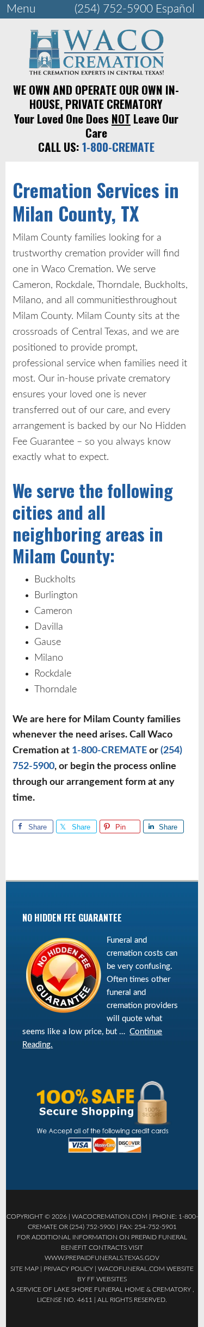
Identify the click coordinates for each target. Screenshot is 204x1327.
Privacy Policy (68, 1268)
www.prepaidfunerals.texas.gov (102, 1258)
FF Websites (107, 1279)
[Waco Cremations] (96, 72)
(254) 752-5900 (114, 9)
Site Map (24, 1268)
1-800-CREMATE (118, 146)
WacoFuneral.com (131, 1268)
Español (175, 9)
